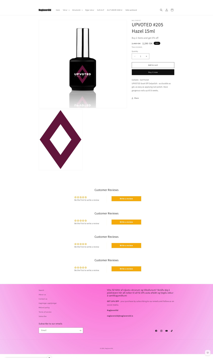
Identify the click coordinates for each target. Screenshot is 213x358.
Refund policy (44, 308)
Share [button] (136, 98)
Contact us (43, 299)
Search (41, 290)
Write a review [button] (126, 198)
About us (42, 294)
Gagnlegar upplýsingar (48, 303)
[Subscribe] (80, 330)
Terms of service (45, 312)
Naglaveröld (109, 348)
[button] (66, 10)
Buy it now (153, 72)
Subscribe (42, 316)
